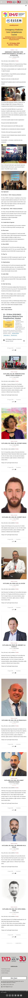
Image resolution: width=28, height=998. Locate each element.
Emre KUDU (16, 377)
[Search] (26, 2)
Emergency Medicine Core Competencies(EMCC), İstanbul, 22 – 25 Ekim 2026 (14, 53)
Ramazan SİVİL (16, 57)
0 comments (18, 348)
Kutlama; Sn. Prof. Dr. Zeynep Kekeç (14, 443)
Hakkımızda (14, 966)
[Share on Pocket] (15, 350)
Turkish (16, 61)
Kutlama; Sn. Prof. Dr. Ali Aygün (14, 583)
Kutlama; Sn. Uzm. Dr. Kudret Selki (14, 517)
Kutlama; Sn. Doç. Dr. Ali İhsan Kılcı (14, 720)
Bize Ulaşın (14, 978)
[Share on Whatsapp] (12, 350)
